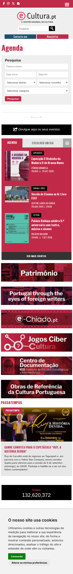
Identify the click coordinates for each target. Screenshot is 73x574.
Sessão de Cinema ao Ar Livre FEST (48, 196)
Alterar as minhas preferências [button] (29, 562)
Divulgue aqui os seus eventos (38, 129)
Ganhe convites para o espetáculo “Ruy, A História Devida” (32, 449)
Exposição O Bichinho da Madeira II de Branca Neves (47, 160)
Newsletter (52, 37)
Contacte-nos (20, 37)
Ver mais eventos (36, 256)
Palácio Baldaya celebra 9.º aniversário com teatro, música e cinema (47, 225)
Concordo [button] (17, 556)
